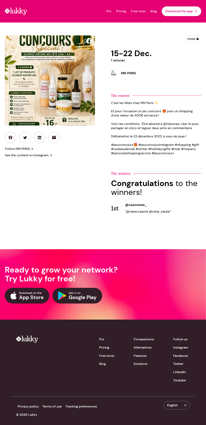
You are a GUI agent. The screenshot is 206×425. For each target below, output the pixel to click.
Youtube (179, 380)
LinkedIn (179, 372)
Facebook (180, 356)
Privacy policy (28, 406)
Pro (108, 11)
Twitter (178, 364)
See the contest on (29, 155)
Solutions (140, 364)
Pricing (121, 11)
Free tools (138, 11)
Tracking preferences (81, 406)
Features (140, 356)
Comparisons (144, 339)
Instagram (180, 347)
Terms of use (52, 406)
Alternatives (143, 347)
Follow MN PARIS (20, 148)
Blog (153, 11)
